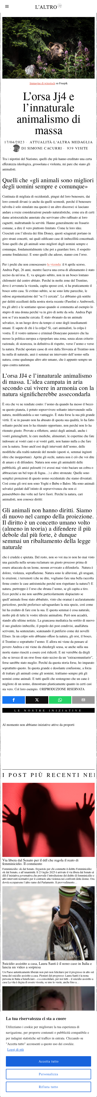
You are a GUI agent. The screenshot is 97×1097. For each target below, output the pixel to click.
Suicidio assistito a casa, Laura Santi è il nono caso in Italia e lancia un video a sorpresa (47, 965)
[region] (48, 1054)
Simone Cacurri (44, 148)
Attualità (41, 142)
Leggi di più (15, 1049)
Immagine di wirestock (42, 83)
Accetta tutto (49, 1061)
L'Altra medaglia (73, 142)
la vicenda (54, 264)
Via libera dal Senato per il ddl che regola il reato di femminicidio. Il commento (40, 862)
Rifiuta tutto (48, 1086)
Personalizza (48, 1074)
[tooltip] (13, 700)
